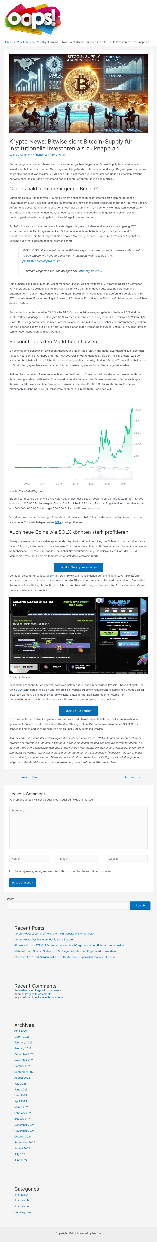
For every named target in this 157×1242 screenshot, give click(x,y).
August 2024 (22, 1148)
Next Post (132, 777)
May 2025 (20, 1095)
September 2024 (24, 1142)
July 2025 (20, 1083)
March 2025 (21, 1107)
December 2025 (24, 1054)
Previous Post (27, 777)
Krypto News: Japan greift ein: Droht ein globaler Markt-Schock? (54, 933)
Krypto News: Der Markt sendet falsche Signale (43, 939)
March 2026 (21, 1036)
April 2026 (20, 1030)
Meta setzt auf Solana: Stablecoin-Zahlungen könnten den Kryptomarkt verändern (65, 951)
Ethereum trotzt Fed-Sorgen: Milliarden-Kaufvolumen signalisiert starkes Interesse (64, 957)
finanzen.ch (42, 154)
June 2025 (20, 1089)
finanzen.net (22, 1206)
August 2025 (22, 1077)
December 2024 (24, 1124)
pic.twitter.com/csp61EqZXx (41, 261)
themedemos (22, 990)
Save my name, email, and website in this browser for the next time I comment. (63, 871)
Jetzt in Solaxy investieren (78, 567)
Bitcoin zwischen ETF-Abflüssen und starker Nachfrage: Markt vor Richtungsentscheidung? (70, 945)
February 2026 (23, 1042)
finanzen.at (21, 1194)
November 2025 (24, 1060)
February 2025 (23, 1113)
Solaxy (50, 575)
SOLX (58, 522)
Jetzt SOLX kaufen (78, 711)
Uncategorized (23, 1212)
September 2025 (24, 1071)
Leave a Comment (20, 154)
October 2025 (22, 1066)
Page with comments (48, 990)
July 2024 (20, 1154)
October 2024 (23, 1136)
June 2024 (21, 1160)
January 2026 (23, 1048)
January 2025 (22, 1118)
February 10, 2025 (90, 271)
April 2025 (20, 1101)
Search (11, 898)
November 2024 (24, 1130)
